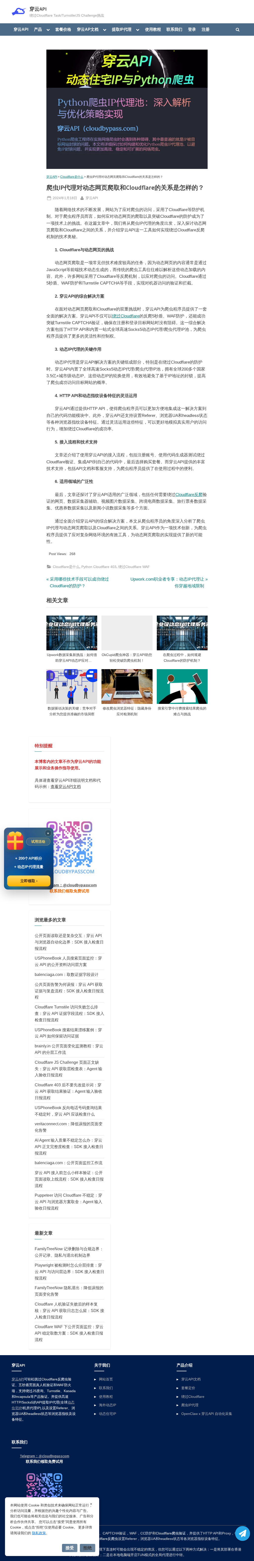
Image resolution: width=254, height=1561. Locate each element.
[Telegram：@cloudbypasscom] (242, 1533)
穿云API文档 (191, 1379)
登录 (192, 29)
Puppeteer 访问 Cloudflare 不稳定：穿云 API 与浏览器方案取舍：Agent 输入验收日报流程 (68, 1201)
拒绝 (87, 1547)
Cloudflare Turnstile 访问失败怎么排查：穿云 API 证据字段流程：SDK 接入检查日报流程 (69, 1013)
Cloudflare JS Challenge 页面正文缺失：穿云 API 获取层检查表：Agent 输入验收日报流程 (68, 1068)
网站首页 (106, 1379)
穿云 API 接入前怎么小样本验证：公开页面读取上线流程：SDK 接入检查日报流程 (69, 1179)
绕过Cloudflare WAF (134, 567)
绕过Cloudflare (125, 316)
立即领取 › (28, 881)
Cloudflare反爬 (189, 494)
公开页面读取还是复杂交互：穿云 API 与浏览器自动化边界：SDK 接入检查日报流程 (69, 942)
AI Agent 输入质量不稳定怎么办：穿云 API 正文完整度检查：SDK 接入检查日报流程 (69, 1146)
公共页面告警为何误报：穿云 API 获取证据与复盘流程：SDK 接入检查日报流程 (69, 990)
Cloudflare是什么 (71, 177)
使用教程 (153, 29)
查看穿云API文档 (66, 786)
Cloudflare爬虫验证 (171, 1533)
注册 (206, 29)
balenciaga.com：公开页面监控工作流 (68, 1162)
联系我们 (174, 29)
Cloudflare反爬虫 (105, 1539)
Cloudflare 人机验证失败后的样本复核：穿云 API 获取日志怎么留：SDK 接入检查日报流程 (69, 1310)
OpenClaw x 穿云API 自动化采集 (206, 1414)
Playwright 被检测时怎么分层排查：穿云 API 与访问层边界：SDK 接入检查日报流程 (69, 1271)
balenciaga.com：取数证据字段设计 (66, 974)
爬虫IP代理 (189, 1405)
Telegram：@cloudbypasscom (69, 884)
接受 (69, 1547)
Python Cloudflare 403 (98, 567)
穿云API (38, 9)
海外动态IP (107, 1405)
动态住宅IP (107, 1414)
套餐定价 (188, 1388)
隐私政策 (39, 1533)
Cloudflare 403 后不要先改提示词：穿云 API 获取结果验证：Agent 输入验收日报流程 (68, 1091)
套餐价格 (63, 29)
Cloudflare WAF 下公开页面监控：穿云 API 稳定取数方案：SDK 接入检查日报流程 (69, 1333)
